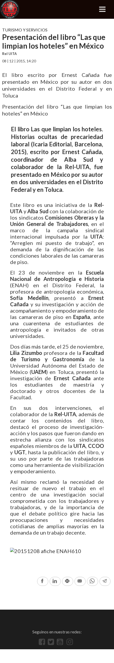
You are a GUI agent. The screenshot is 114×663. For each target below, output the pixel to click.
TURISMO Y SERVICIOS (24, 29)
